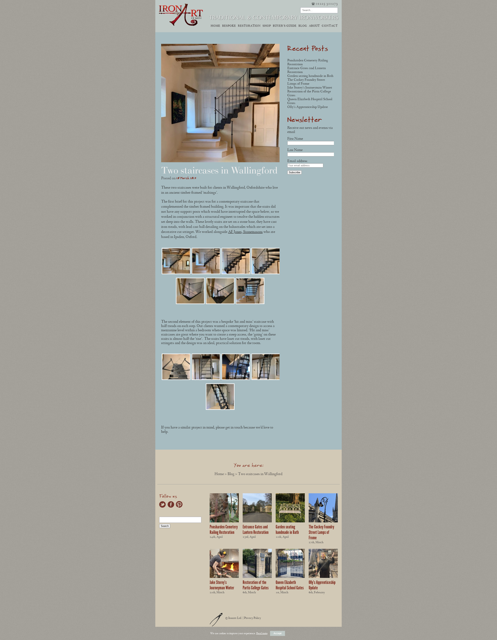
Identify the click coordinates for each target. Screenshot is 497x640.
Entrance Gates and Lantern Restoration (255, 529)
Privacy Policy (252, 618)
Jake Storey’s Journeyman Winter (309, 88)
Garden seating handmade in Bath (310, 76)
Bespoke (229, 26)
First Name (295, 139)
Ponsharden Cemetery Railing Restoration (224, 529)
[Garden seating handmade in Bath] (290, 521)
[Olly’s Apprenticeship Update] (323, 577)
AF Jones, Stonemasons (245, 232)
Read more (262, 633)
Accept (278, 633)
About (314, 26)
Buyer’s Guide (284, 26)
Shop (266, 26)
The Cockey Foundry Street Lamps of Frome (321, 532)
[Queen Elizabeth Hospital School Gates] (290, 577)
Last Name (295, 150)
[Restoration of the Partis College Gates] (257, 577)
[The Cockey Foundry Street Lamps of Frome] (323, 521)
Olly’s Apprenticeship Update (307, 107)
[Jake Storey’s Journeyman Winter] (224, 577)
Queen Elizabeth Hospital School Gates (290, 585)
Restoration (249, 26)
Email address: (297, 161)
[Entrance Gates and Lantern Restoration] (257, 521)
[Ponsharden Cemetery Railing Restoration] (224, 521)
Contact (330, 26)
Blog (302, 26)
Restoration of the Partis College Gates (255, 585)
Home (215, 26)
